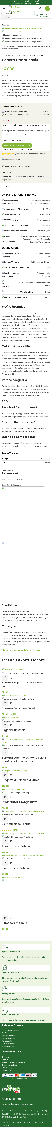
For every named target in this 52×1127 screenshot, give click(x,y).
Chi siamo (5, 1057)
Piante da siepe (7, 1041)
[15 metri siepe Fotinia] (24, 833)
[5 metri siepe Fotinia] (23, 855)
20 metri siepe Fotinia (16, 824)
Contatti (5, 1060)
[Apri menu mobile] (4, 8)
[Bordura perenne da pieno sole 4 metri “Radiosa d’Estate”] (26, 740)
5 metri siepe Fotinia (15, 868)
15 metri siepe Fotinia (16, 846)
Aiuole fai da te (7, 1033)
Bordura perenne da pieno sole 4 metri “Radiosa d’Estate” (24, 759)
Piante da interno (8, 1036)
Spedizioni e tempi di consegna (13, 1062)
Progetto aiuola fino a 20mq (21, 780)
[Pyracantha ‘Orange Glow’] (14, 789)
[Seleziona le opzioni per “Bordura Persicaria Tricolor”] (5, 703)
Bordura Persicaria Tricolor (19, 708)
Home (4, 55)
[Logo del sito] (16, 7)
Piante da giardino (8, 1038)
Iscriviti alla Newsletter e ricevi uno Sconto (18, 1104)
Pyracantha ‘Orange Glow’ (19, 802)
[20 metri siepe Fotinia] (24, 811)
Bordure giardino (8, 1046)
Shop (8, 55)
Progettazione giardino (10, 1030)
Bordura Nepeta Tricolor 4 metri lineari (23, 684)
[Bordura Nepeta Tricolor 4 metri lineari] (13, 669)
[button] (5, 678)
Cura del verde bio (8, 1044)
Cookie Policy (7, 1070)
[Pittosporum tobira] (12, 877)
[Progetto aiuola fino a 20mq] (14, 770)
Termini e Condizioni (9, 1065)
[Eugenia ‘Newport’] (10, 717)
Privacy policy (7, 1068)
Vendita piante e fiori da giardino (21, 55)
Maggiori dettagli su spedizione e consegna (21, 650)
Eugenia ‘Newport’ (14, 730)
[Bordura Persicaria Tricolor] (14, 695)
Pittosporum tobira (14, 923)
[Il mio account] (40, 8)
